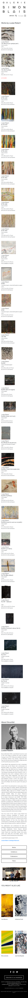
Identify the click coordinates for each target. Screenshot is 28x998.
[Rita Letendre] (7, 942)
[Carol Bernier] (7, 905)
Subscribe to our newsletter (14, 977)
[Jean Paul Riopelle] (21, 942)
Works (14, 847)
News (14, 861)
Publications (14, 856)
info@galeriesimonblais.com (14, 983)
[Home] (14, 7)
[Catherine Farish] (21, 905)
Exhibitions (14, 852)
